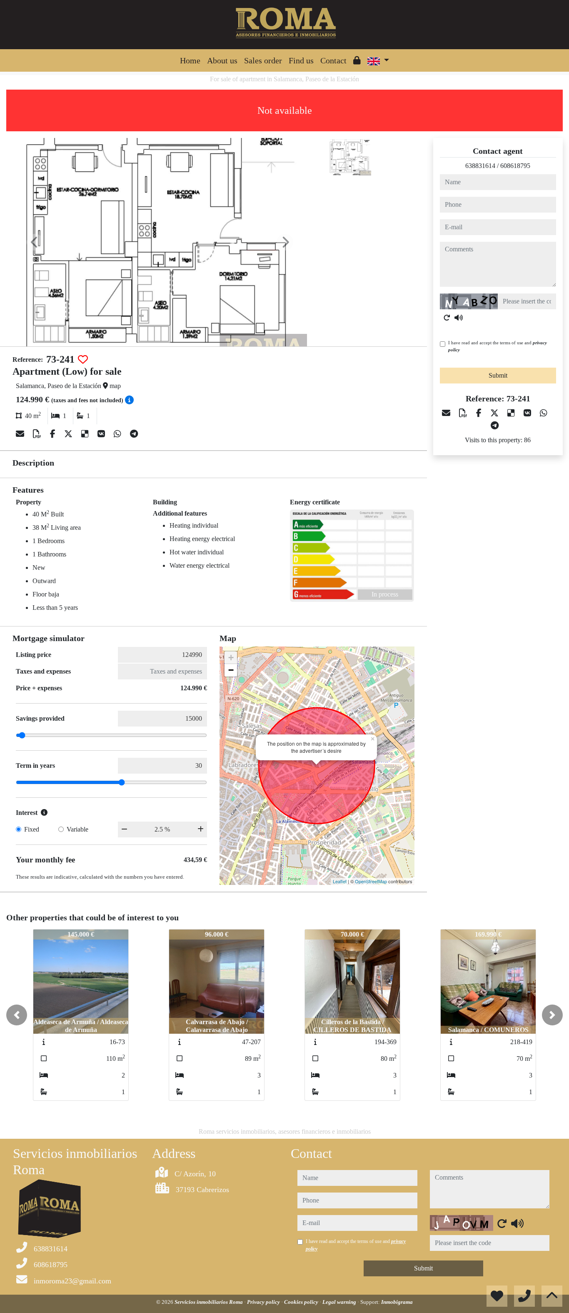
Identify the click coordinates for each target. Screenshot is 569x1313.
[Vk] (102, 434)
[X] (69, 434)
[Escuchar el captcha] (458, 317)
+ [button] (231, 657)
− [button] (231, 670)
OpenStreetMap (371, 881)
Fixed (31, 829)
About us (222, 60)
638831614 (480, 165)
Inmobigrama (397, 1302)
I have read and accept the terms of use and (497, 346)
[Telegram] (134, 434)
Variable (77, 829)
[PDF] (38, 434)
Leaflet (340, 881)
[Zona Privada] (357, 60)
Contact (333, 60)
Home (190, 60)
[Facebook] (53, 434)
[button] (16, 1015)
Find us (301, 60)
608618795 (515, 165)
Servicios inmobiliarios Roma (209, 1302)
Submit (498, 375)
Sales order (263, 60)
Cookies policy (301, 1302)
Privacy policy (264, 1302)
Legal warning (339, 1302)
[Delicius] (86, 434)
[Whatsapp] (118, 434)
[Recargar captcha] (447, 317)
